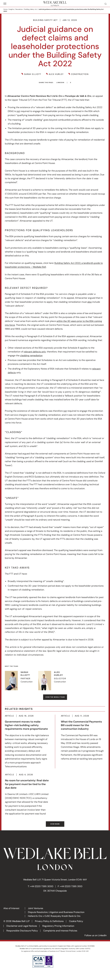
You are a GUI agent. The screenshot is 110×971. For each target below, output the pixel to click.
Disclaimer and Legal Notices (21, 925)
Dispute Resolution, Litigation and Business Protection (56, 912)
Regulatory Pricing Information (58, 925)
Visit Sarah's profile (21, 680)
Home (5, 9)
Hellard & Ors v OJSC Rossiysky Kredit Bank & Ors (54, 916)
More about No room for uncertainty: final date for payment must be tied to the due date (27, 794)
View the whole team (55, 697)
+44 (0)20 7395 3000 (41, 886)
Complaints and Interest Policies (60, 930)
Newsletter (19, 9)
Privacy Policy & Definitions (49, 921)
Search (104, 4)
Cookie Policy (76, 921)
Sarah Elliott (32, 74)
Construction (80, 74)
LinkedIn (60, 82)
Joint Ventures (35, 908)
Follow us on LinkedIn (96, 935)
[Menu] (4, 3)
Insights (11, 9)
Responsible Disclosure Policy (22, 930)
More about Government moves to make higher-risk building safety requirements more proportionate (27, 741)
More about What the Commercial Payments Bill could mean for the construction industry (83, 738)
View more (55, 824)
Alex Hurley (56, 74)
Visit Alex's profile (55, 680)
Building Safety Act (30, 9)
